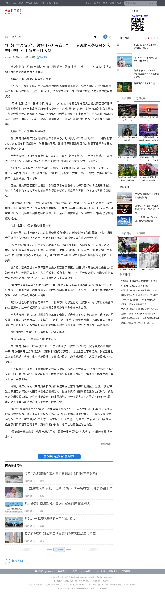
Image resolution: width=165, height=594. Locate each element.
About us (50, 571)
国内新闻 (16, 37)
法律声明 (100, 571)
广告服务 (75, 571)
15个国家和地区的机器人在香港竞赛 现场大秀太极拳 (148, 140)
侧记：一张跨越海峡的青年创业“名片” (50, 518)
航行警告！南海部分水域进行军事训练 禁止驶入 (57, 503)
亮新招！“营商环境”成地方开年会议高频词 (138, 314)
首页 (8, 3)
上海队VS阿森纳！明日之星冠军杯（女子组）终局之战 (147, 209)
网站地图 (126, 571)
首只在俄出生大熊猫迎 (127, 253)
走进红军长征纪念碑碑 (149, 253)
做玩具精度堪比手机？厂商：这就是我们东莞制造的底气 (149, 160)
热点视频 (126, 98)
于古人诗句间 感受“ (149, 270)
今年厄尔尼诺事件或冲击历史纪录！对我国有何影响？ (61, 473)
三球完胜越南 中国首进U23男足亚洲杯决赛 (138, 300)
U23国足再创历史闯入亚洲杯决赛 (134, 286)
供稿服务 (88, 571)
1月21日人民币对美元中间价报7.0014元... (137, 323)
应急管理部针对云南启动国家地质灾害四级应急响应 (60, 533)
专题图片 (140, 233)
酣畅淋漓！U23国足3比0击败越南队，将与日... (139, 281)
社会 (43, 3)
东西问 (29, 3)
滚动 (15, 3)
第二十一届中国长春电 (127, 270)
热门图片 (126, 233)
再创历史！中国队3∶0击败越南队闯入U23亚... (139, 290)
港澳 (55, 3)
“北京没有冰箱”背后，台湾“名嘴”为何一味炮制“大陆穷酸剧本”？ (68, 488)
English (120, 3)
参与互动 (43, 57)
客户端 (97, 3)
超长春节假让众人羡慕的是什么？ (134, 304)
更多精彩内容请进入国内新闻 (59, 456)
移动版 (88, 3)
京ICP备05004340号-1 (108, 585)
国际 (36, 3)
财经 (49, 3)
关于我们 (39, 571)
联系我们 (62, 571)
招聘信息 (113, 571)
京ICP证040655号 (67, 585)
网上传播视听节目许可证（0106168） (44, 585)
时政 (21, 3)
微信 (105, 3)
